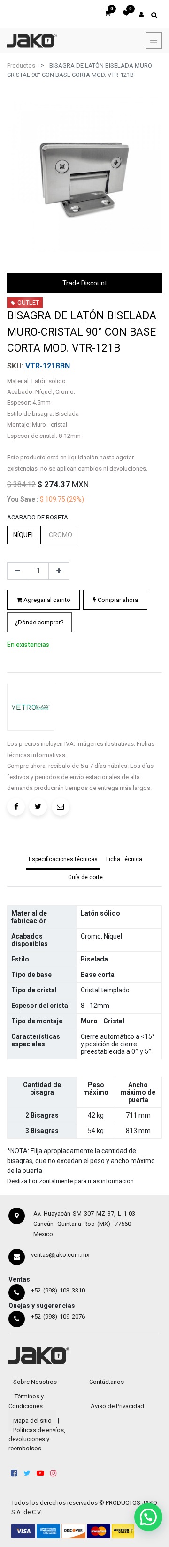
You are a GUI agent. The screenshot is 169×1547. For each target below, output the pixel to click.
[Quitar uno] (17, 571)
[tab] (63, 859)
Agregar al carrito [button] (46, 599)
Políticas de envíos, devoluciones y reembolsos (36, 1439)
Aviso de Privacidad (117, 1406)
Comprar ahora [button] (117, 599)
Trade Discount (84, 283)
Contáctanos (106, 1381)
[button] (39, 622)
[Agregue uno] (58, 571)
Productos (21, 65)
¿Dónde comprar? (39, 622)
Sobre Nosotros (35, 1381)
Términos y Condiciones (26, 1401)
